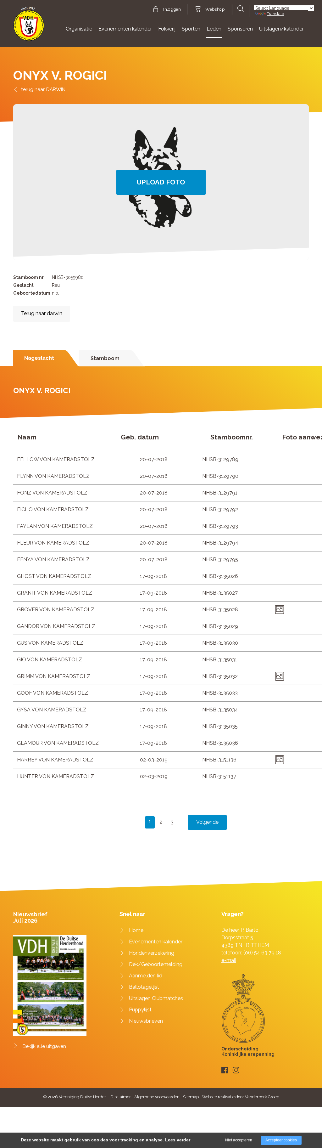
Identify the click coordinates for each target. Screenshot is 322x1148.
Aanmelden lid (145, 976)
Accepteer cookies (281, 1140)
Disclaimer (120, 1096)
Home (136, 930)
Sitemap (191, 1096)
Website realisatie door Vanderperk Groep (240, 1096)
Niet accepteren (238, 1140)
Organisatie (79, 29)
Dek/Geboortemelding (155, 964)
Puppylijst (140, 1010)
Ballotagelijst (144, 987)
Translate (275, 13)
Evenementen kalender (125, 29)
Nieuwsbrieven (146, 1021)
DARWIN (55, 89)
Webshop (215, 9)
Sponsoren (240, 29)
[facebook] (224, 1070)
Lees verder (177, 1139)
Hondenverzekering (151, 953)
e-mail (228, 960)
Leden (214, 29)
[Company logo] (28, 27)
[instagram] (236, 1070)
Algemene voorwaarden (157, 1096)
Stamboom (105, 358)
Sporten (191, 29)
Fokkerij (166, 29)
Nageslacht (39, 358)
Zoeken (240, 9)
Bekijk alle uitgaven (44, 1046)
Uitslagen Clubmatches (156, 998)
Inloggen (171, 9)
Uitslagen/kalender (281, 29)
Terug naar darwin (41, 313)
